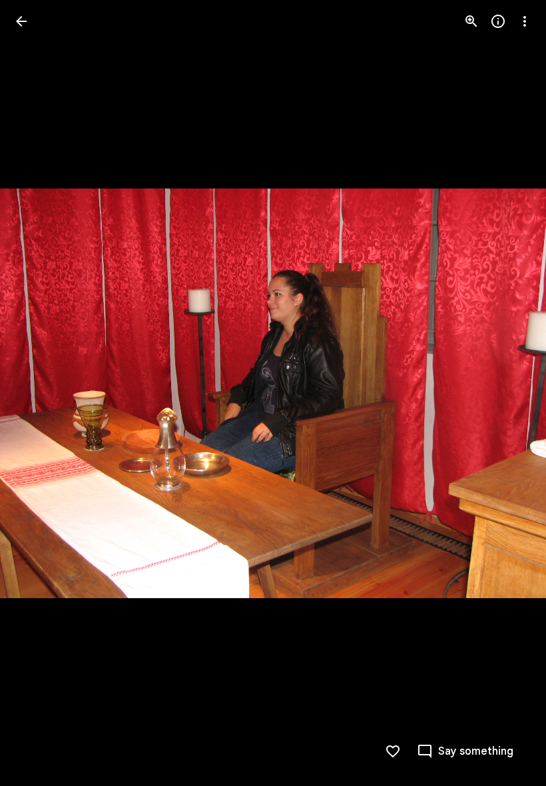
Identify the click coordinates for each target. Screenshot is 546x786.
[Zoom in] (471, 21)
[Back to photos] (21, 21)
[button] (37, 393)
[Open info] (498, 21)
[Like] (393, 751)
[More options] (524, 21)
